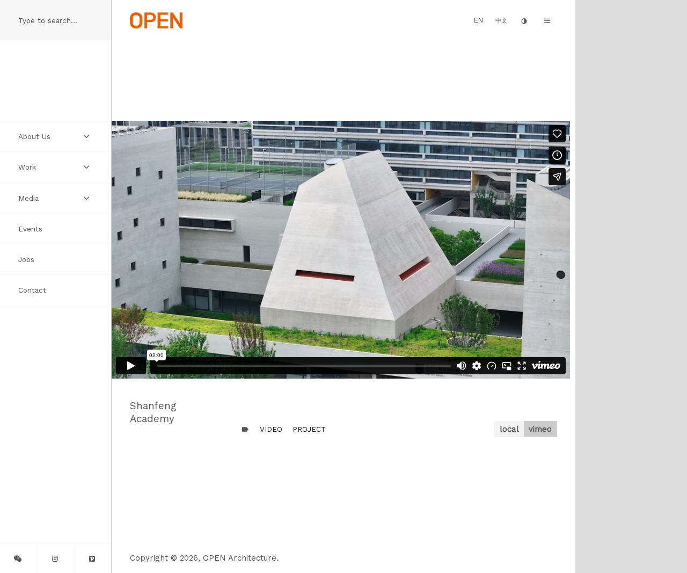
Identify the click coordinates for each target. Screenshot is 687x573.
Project (309, 429)
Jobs (26, 259)
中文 (501, 20)
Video (271, 429)
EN (478, 20)
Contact (32, 290)
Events (30, 228)
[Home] (156, 20)
